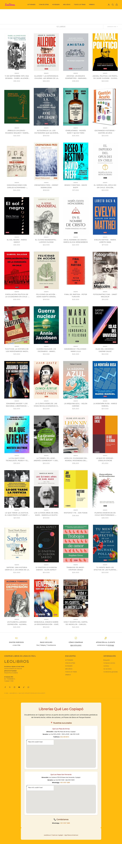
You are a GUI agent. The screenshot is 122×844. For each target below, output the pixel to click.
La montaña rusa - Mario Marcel (105, 405)
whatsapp (111, 645)
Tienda (11, 11)
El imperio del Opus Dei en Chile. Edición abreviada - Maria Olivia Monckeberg (105, 186)
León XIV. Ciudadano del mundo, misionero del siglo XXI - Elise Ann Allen (75, 459)
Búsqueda (106, 660)
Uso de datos (107, 669)
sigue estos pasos (75, 645)
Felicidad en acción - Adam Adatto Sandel (46, 296)
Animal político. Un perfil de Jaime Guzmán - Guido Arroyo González (105, 77)
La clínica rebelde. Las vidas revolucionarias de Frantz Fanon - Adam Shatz (46, 405)
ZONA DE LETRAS (44, 4)
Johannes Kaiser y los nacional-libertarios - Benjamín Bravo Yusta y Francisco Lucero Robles (17, 405)
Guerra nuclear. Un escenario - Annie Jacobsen (46, 350)
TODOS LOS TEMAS (79, 4)
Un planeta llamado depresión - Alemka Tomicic (17, 623)
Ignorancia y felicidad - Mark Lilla (75, 350)
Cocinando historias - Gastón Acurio (105, 132)
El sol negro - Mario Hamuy (17, 241)
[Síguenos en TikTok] (24, 687)
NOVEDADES (56, 4)
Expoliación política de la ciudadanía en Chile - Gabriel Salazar (16, 296)
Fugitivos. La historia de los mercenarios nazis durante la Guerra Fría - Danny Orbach (17, 350)
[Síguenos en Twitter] (10, 687)
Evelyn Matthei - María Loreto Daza (105, 241)
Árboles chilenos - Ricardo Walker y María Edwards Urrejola (16, 132)
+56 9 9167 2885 (65, 782)
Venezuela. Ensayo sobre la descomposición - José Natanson (46, 623)
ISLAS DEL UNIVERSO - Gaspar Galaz (105, 350)
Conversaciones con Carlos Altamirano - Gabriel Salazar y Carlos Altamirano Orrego (17, 186)
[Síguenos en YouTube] (19, 687)
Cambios (106, 666)
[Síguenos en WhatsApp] (28, 687)
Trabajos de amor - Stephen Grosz (75, 569)
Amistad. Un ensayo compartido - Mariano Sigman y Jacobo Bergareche (75, 77)
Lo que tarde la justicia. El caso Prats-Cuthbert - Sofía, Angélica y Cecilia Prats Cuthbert (17, 514)
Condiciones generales (110, 672)
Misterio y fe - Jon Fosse (76, 513)
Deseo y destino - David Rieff (75, 186)
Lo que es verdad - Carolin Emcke (105, 459)
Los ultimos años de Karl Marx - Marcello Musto (46, 514)
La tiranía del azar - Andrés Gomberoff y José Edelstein (46, 459)
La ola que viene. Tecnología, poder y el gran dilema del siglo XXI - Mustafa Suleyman (17, 459)
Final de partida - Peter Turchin (75, 296)
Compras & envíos (109, 663)
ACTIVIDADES (31, 4)
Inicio (6, 11)
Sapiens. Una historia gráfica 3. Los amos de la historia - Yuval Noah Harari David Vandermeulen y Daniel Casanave (17, 569)
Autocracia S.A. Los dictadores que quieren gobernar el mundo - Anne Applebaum (46, 132)
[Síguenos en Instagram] (14, 687)
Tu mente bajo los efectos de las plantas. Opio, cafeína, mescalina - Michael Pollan (105, 569)
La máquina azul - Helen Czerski (75, 405)
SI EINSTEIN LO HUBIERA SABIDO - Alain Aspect (46, 569)
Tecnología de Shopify (37, 693)
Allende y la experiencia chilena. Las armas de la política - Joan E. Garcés (46, 77)
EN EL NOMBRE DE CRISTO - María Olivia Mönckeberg (76, 241)
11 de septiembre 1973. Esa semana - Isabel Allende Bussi (17, 77)
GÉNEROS (92, 4)
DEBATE (17, 11)
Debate (17, 73)
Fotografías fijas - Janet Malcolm (105, 296)
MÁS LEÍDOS (66, 4)
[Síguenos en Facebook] (5, 687)
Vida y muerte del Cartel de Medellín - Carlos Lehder (76, 623)
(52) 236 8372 (64, 737)
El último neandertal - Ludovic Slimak (46, 241)
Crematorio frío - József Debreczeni (46, 186)
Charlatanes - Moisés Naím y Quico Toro (76, 132)
